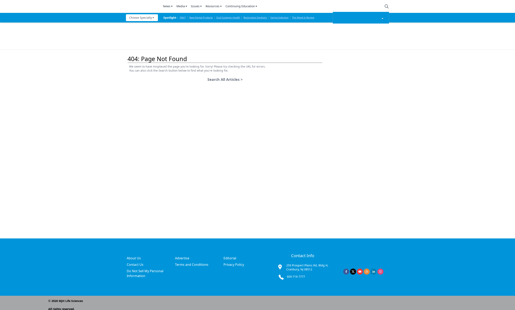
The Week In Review (303, 17)
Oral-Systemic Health (228, 17)
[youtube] (360, 272)
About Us (134, 258)
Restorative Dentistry (255, 17)
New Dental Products (201, 17)
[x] (353, 272)
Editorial (230, 258)
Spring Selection (279, 17)
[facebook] (346, 272)
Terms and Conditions (191, 264)
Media (180, 6)
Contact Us (135, 264)
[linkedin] (374, 272)
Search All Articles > (225, 79)
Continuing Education (240, 6)
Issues (195, 6)
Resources (212, 6)
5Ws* (183, 17)
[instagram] (380, 272)
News (166, 6)
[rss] (367, 272)
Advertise (182, 258)
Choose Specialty (140, 18)
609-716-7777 (296, 276)
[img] (142, 6)
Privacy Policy (234, 264)
